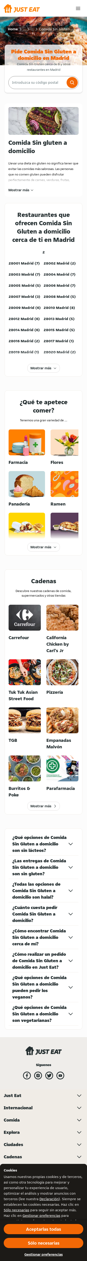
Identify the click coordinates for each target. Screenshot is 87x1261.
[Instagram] (38, 1075)
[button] (72, 82)
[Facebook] (27, 1075)
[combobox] (37, 82)
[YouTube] (60, 1075)
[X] (49, 1075)
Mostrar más (18, 190)
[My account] (78, 8)
